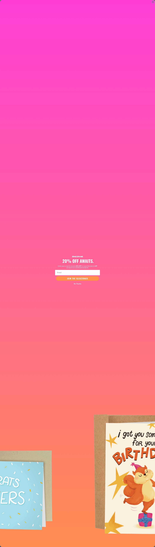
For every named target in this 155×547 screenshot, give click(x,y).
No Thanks (77, 284)
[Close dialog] (153, 2)
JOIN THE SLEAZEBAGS (77, 278)
